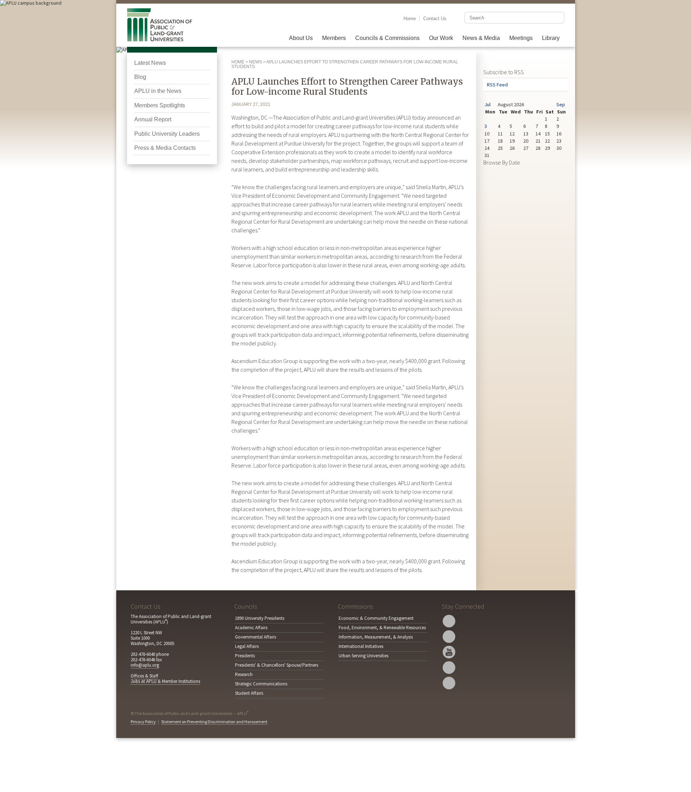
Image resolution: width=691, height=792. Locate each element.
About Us (301, 38)
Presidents (245, 656)
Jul (487, 104)
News (255, 61)
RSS (449, 683)
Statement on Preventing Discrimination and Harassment (214, 721)
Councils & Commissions (387, 38)
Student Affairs (249, 693)
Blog (140, 77)
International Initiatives (361, 646)
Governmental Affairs (255, 637)
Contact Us (435, 18)
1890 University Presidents (259, 618)
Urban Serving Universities (363, 656)
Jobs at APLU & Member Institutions (165, 681)
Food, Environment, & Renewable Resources (382, 628)
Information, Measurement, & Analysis (376, 637)
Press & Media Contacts (165, 148)
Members (334, 38)
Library (551, 38)
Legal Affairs (247, 646)
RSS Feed (497, 84)
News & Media (481, 38)
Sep (560, 104)
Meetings (521, 38)
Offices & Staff (144, 676)
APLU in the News (157, 91)
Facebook (449, 636)
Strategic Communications (261, 684)
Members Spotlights (159, 105)
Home (409, 18)
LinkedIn (449, 667)
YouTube (449, 652)
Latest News (150, 63)
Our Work (441, 38)
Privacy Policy (143, 721)
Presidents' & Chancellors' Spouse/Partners (276, 665)
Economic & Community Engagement (376, 618)
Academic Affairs (251, 628)
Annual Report (152, 119)
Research (244, 674)
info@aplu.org (145, 665)
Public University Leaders (167, 134)
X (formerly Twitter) (449, 621)
